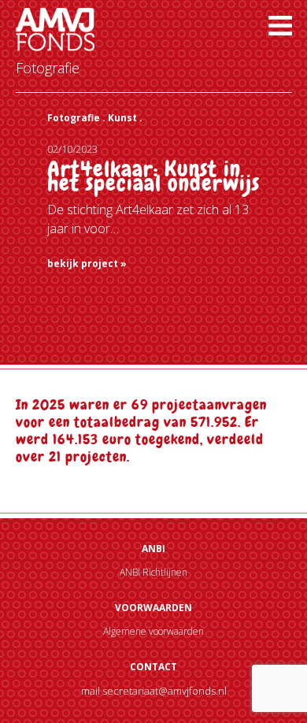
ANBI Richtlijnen (153, 572)
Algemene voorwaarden (153, 631)
